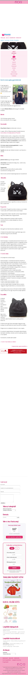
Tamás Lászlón (6, 641)
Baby (14, 60)
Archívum (5, 652)
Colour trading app (7, 646)
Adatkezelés (16, 658)
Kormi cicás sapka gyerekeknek (11, 80)
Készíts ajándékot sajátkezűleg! (14, 537)
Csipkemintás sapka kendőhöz (19, 346)
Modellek (16, 40)
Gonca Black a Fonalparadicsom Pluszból (10, 133)
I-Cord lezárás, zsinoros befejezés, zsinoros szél (13, 634)
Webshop (18, 38)
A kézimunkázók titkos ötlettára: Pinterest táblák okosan (13, 629)
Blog (7, 38)
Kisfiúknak (14, 64)
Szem (12, 548)
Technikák (6, 40)
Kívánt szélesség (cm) (12, 557)
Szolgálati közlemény (16, 660)
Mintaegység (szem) (11, 562)
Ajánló (2, 40)
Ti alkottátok (14, 75)
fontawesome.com (23, 673)
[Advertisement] (14, 18)
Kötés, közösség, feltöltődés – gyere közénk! (14, 632)
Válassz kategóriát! (7, 508)
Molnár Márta (13, 72)
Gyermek (14, 62)
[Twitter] (18, 2)
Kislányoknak (14, 66)
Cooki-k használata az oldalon (8, 341)
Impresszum (5, 658)
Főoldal (3, 38)
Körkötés (14, 68)
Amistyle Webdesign (14, 673)
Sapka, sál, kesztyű (14, 73)
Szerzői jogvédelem (7, 660)
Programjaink (5, 662)
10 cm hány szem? (11, 552)
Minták (12, 40)
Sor (17, 548)
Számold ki (14, 567)
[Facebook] (16, 2)
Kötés (14, 70)
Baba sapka (16, 646)
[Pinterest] (21, 2)
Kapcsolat (11, 658)
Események (12, 38)
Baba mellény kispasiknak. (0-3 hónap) (14, 641)
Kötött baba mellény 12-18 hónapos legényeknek (13, 644)
